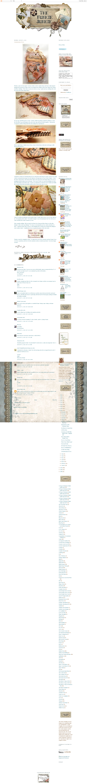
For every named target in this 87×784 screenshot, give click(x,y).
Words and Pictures (64, 204)
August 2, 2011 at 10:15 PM (25, 359)
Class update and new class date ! (68, 286)
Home (35, 399)
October (63, 415)
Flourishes (61, 585)
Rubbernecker (62, 646)
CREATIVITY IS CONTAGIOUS (63, 243)
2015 (61, 402)
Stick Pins (61, 662)
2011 (61, 410)
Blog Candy (61, 519)
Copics (60, 539)
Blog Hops (61, 522)
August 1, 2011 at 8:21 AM (24, 287)
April (62, 459)
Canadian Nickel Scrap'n (65, 234)
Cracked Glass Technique (64, 542)
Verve (60, 697)
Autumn (60, 512)
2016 (61, 400)
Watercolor (61, 704)
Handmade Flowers (63, 599)
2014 (61, 404)
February (63, 463)
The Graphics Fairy (63, 674)
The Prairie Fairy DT (63, 677)
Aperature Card (62, 509)
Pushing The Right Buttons (65, 186)
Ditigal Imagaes (62, 569)
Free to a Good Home (65, 440)
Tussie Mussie (61, 689)
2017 (61, 398)
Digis (60, 559)
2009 (61, 469)
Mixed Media (61, 624)
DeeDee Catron (20, 301)
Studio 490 (62, 259)
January (63, 465)
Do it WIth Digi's (62, 570)
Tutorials (61, 690)
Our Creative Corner (63, 630)
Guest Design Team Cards (64, 590)
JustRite (60, 605)
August (63, 419)
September (63, 417)
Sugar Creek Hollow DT (64, 666)
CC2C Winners (62, 529)
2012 (61, 408)
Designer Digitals (62, 557)
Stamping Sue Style (64, 284)
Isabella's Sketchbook (63, 602)
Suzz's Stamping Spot (64, 213)
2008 (61, 471)
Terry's (61, 268)
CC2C (60, 527)
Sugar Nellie (61, 667)
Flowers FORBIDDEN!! (66, 447)
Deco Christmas (62, 555)
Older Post (54, 399)
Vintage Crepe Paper (63, 702)
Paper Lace (61, 635)
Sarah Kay (61, 647)
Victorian (61, 699)
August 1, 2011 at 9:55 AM (24, 298)
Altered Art (61, 506)
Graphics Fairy (62, 589)
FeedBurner (68, 92)
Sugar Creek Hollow (63, 664)
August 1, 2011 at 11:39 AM (25, 321)
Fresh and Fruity (64, 443)
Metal (60, 620)
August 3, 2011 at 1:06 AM (24, 366)
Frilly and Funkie (62, 587)
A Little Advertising (65, 449)
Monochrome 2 (68, 179)
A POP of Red (64, 430)
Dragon (18, 377)
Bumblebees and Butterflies (65, 178)
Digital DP (61, 560)
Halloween (61, 597)
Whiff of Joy (61, 707)
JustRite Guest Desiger (63, 607)
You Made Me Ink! (64, 276)
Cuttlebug (61, 552)
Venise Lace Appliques (63, 695)
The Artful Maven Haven (65, 194)
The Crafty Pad (62, 672)
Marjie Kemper (20, 291)
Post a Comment (17, 397)
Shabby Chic (61, 651)
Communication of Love (19, 42)
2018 (61, 397)
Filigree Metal (62, 584)
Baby (60, 516)
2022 (61, 395)
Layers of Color (62, 612)
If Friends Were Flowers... (66, 445)
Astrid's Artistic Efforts (65, 221)
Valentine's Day (62, 692)
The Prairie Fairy (62, 676)
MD (18, 324)
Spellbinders (61, 656)
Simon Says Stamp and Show (39, 223)
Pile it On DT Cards (63, 639)
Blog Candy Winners (63, 521)
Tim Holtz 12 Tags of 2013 (64, 682)
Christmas (61, 532)
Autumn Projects (62, 514)
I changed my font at (25, 413)
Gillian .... (19, 370)
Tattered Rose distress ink (32, 179)
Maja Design (61, 617)
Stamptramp (62, 251)
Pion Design (61, 640)
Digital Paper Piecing (63, 565)
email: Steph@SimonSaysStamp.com (24, 348)
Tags (60, 669)
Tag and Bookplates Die (25, 122)
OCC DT (61, 627)
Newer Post (16, 399)
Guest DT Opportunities (64, 595)
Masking (60, 619)
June (62, 455)
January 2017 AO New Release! (68, 270)
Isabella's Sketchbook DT (64, 604)
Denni (18, 333)
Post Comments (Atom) (25, 402)
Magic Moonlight (62, 614)
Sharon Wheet (20, 389)
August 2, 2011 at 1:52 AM (24, 337)
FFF (60, 580)
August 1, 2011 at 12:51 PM (25, 330)
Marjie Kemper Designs (65, 230)
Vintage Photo (47, 179)
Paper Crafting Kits (63, 634)
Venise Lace (61, 694)
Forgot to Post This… (64, 231)
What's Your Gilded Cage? (66, 441)
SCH (60, 649)
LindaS (18, 362)
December (63, 412)
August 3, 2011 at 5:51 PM (24, 374)
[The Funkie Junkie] (65, 66)
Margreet (19, 267)
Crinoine (60, 547)
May (62, 457)
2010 (61, 467)
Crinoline (61, 549)
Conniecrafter (20, 310)
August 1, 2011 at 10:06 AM (25, 306)
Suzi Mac (19, 279)
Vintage (60, 701)
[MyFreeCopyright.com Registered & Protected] (66, 758)
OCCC (60, 629)
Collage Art (61, 534)
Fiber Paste (61, 582)
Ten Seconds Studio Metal (64, 671)
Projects (60, 642)
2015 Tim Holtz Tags (63, 504)
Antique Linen (21, 182)
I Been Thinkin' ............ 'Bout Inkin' (65, 293)
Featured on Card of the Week (65, 577)
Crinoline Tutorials (63, 550)
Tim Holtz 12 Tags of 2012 (64, 681)
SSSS (20, 253)
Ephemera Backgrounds (37, 178)
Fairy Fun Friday (62, 574)
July (62, 453)
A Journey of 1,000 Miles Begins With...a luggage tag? (66, 433)
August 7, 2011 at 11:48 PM (24, 394)
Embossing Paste (62, 572)
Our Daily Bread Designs (64, 632)
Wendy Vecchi (62, 705)
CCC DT (60, 531)
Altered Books (62, 507)
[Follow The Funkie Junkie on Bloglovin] (62, 49)
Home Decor (61, 600)
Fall (59, 575)
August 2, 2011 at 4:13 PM (24, 344)
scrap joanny (19, 317)
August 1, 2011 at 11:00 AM (25, 314)
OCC (60, 625)
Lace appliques (62, 610)
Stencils (60, 661)
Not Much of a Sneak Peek (66, 428)
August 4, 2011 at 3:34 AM (24, 385)
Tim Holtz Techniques (63, 687)
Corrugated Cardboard (64, 540)
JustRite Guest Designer (64, 609)
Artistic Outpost (62, 511)
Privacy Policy (62, 44)
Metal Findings (62, 622)
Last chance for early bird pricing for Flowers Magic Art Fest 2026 (68, 208)
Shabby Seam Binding (63, 652)
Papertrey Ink (62, 637)
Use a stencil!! (68, 294)
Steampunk (61, 659)
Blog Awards (61, 517)
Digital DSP (61, 562)
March (62, 461)
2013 (61, 406)
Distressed (61, 567)
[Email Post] (49, 252)
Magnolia (61, 615)
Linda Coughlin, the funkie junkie (66, 365)
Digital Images (62, 564)
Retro (60, 644)
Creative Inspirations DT (64, 545)
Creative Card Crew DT (64, 544)
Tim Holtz (61, 679)
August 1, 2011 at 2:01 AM (24, 275)
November (63, 413)
